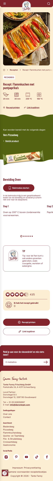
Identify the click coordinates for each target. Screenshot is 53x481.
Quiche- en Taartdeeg (13, 435)
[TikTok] (37, 457)
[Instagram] (6, 457)
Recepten (14, 70)
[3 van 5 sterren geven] (17, 294)
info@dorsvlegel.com (20, 405)
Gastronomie (9, 445)
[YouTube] (26, 457)
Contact (7, 417)
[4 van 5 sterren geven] (22, 294)
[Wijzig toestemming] (5, 473)
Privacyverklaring (32, 467)
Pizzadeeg (9, 77)
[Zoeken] (48, 3)
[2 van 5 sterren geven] (12, 294)
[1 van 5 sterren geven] (8, 294)
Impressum (17, 467)
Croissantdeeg (10, 442)
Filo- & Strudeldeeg (12, 439)
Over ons (7, 414)
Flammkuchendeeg (12, 432)
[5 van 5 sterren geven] (26, 294)
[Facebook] (47, 457)
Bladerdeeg (8, 426)
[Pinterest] (16, 457)
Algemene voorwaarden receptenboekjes (26, 472)
